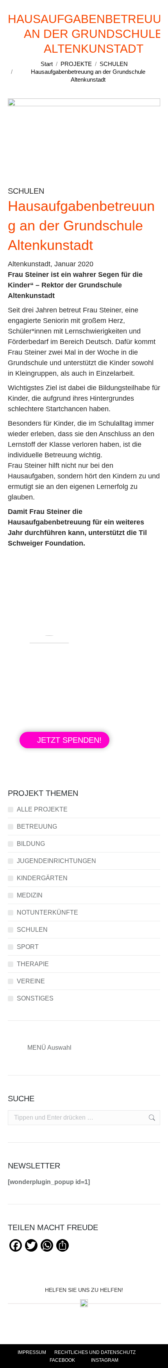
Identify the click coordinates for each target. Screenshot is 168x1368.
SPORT (28, 947)
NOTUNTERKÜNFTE (47, 912)
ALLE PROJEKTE (42, 809)
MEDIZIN (30, 895)
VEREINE (31, 981)
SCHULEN (32, 929)
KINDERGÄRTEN (42, 878)
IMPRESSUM (32, 1352)
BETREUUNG (37, 826)
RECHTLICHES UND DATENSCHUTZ (95, 1352)
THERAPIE (33, 964)
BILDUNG (31, 843)
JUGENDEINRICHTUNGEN (56, 861)
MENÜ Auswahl (49, 1047)
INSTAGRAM (104, 1360)
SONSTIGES (35, 998)
